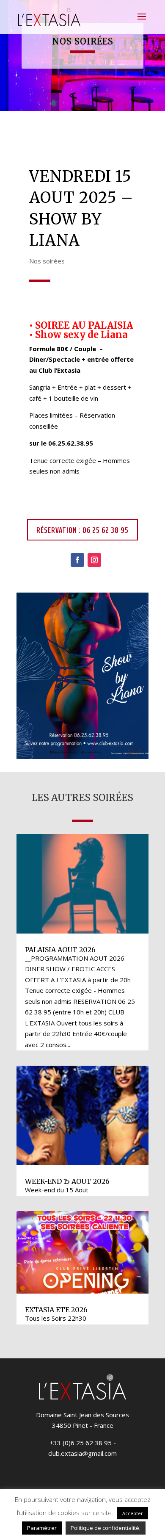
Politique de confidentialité (55, 1527)
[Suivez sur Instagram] (94, 560)
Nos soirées (47, 261)
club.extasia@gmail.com (82, 1453)
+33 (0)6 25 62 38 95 (81, 1442)
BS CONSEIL (66, 1516)
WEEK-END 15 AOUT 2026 (67, 1181)
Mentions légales (115, 1516)
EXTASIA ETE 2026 (56, 1309)
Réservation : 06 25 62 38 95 (82, 530)
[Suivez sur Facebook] (77, 560)
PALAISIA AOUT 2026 (60, 949)
